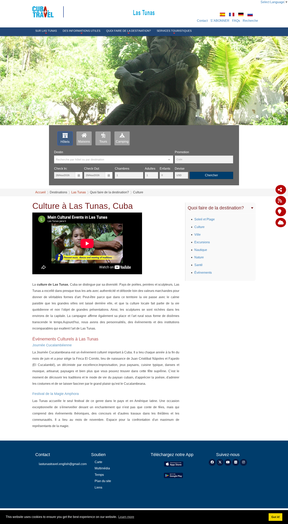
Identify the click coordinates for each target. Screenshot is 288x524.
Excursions (202, 242)
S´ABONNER (219, 20)
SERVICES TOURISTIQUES (174, 30)
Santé (198, 265)
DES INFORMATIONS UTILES (81, 30)
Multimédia (102, 468)
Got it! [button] (275, 517)
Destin (58, 152)
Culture (199, 227)
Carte (98, 462)
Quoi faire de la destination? (128, 30)
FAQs (236, 20)
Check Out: (92, 168)
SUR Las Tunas (46, 30)
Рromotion (182, 152)
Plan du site (103, 481)
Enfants (165, 168)
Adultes (150, 168)
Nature (199, 257)
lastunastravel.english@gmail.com (62, 464)
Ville (197, 234)
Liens (98, 487)
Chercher (211, 175)
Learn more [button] (126, 517)
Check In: (60, 168)
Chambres (122, 168)
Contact (202, 20)
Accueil (40, 192)
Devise (180, 168)
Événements (203, 272)
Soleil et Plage (204, 219)
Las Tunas (144, 12)
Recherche (250, 20)
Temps (99, 474)
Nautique (200, 250)
